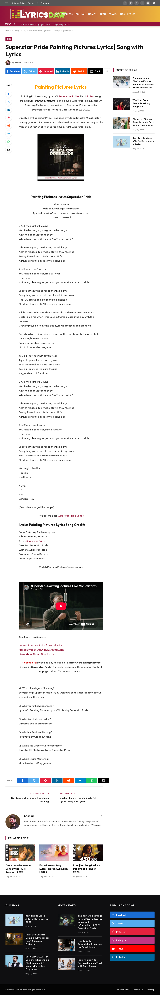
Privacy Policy (18, 3)
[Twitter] (8, 102)
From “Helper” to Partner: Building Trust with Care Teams (90, 962)
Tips (122, 14)
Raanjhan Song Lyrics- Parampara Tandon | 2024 (86, 869)
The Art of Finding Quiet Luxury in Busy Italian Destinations (143, 122)
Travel (113, 14)
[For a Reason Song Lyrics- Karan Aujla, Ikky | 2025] (54, 852)
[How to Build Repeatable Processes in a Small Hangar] (66, 945)
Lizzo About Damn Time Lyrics (36, 654)
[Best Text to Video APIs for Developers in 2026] (121, 142)
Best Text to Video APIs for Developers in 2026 (143, 141)
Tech (103, 14)
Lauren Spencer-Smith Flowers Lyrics (40, 645)
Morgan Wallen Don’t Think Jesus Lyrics (41, 649)
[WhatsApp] (8, 141)
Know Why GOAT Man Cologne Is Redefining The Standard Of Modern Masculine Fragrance (37, 963)
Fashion (80, 14)
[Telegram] (8, 134)
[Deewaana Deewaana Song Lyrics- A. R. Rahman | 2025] (20, 852)
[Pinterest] (8, 118)
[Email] (8, 149)
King (9, 39)
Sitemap (45, 3)
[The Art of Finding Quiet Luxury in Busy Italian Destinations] (121, 123)
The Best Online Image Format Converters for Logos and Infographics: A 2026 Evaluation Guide (90, 922)
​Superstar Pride (69, 96)
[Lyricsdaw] (37, 14)
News (56, 14)
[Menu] (6, 3)
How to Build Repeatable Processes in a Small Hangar (90, 944)
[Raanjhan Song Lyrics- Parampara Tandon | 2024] (88, 852)
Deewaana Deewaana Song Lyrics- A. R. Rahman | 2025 (18, 869)
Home (46, 14)
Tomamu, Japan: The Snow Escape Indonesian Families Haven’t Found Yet (143, 83)
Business (67, 14)
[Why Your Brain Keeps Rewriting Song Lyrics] (121, 104)
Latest (91, 96)
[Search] (154, 3)
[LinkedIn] (8, 110)
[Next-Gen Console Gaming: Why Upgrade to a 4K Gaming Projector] (14, 939)
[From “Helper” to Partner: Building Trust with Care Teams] (66, 964)
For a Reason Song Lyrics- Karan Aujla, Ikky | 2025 (45, 24)
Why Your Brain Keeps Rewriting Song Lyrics (141, 103)
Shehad (18, 62)
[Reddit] (8, 126)
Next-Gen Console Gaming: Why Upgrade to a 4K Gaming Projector (37, 939)
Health (92, 14)
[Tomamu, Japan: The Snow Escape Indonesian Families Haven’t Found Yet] (121, 82)
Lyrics (131, 14)
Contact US (33, 3)
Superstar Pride (35, 541)
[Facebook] (8, 94)
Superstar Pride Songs (71, 515)
